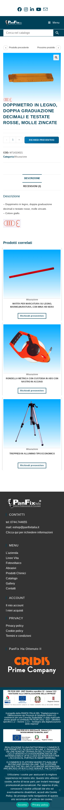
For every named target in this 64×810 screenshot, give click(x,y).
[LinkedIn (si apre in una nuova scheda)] (32, 9)
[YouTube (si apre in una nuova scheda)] (38, 9)
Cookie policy (14, 630)
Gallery (10, 583)
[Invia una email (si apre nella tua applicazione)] (45, 9)
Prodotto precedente (19, 47)
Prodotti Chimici (16, 573)
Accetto (22, 804)
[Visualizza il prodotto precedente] (5, 47)
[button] (56, 57)
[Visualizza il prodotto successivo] (58, 47)
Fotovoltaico (13, 562)
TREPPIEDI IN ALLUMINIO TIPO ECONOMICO (32, 453)
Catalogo (11, 578)
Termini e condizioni (18, 635)
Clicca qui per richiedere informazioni (30, 532)
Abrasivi (11, 568)
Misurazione (20, 156)
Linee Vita (12, 558)
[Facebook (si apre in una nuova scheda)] (19, 9)
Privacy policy (14, 625)
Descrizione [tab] (32, 178)
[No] (59, 790)
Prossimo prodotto (46, 47)
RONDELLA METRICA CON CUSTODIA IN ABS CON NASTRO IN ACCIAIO (32, 380)
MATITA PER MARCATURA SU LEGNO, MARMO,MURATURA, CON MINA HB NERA (32, 305)
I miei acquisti (14, 610)
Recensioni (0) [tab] (32, 186)
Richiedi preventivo (41, 140)
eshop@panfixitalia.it (26, 527)
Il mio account (14, 605)
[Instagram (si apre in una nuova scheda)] (26, 9)
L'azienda (12, 552)
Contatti (11, 588)
